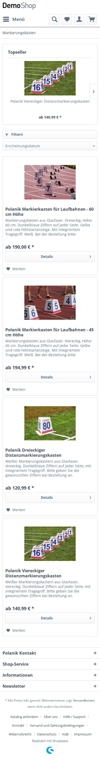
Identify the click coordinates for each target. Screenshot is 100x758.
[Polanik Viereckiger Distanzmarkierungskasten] (50, 78)
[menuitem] (13, 19)
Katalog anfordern (24, 716)
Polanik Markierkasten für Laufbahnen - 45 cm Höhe (49, 332)
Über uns (51, 716)
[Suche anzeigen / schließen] (54, 19)
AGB (65, 734)
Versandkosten (83, 700)
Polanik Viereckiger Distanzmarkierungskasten (50, 101)
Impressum (83, 734)
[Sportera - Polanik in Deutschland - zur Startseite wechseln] (19, 7)
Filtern (16, 134)
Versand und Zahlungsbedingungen (57, 725)
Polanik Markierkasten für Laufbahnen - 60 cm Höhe (49, 212)
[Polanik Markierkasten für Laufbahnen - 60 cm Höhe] (50, 182)
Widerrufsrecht (20, 734)
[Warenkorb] (92, 19)
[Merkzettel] (67, 19)
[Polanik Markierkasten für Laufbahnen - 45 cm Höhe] (50, 303)
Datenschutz (46, 734)
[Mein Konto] (79, 19)
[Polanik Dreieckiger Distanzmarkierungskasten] (50, 423)
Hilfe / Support (74, 716)
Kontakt (18, 725)
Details (47, 256)
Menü (18, 19)
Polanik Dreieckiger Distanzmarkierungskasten (33, 453)
